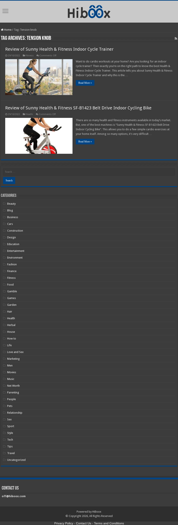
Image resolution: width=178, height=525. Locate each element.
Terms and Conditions (109, 523)
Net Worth (13, 385)
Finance (11, 271)
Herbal (11, 325)
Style (10, 433)
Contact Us (83, 523)
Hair (9, 311)
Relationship (14, 412)
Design (11, 237)
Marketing (13, 358)
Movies (11, 372)
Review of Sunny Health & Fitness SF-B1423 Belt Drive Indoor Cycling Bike (78, 107)
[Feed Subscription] (176, 38)
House (11, 331)
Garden (11, 304)
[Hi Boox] (89, 11)
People (11, 399)
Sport (10, 426)
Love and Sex (15, 352)
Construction (15, 230)
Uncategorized (16, 459)
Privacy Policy (63, 523)
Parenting (13, 392)
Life (9, 345)
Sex (9, 419)
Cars (10, 224)
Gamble (12, 291)
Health (29, 114)
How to (11, 338)
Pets (9, 406)
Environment (15, 257)
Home (7, 29)
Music (10, 379)
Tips (10, 446)
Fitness (30, 55)
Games (11, 298)
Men (10, 365)
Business (12, 217)
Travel (11, 453)
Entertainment (15, 250)
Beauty (11, 203)
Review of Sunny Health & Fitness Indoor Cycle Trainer (59, 49)
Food (10, 284)
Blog (10, 210)
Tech (10, 439)
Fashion (12, 264)
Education (13, 244)
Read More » (85, 82)
